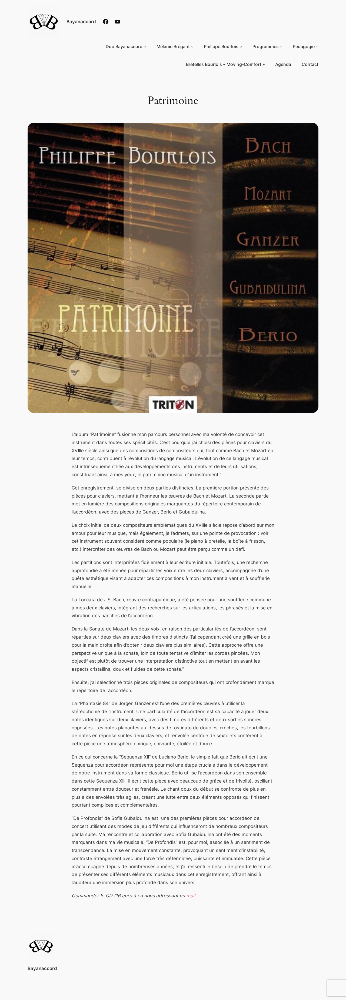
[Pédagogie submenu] (317, 46)
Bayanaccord (81, 21)
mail (190, 895)
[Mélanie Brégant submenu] (192, 46)
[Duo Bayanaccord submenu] (145, 46)
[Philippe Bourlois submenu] (240, 46)
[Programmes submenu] (281, 46)
